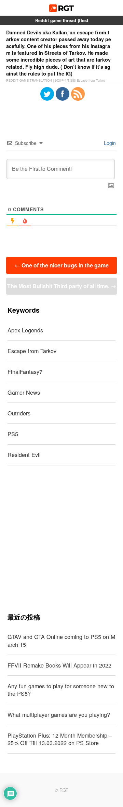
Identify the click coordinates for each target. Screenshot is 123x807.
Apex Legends (25, 330)
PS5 (13, 434)
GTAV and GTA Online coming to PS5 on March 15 (61, 640)
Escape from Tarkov (32, 351)
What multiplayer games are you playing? (59, 714)
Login (109, 142)
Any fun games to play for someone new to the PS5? (61, 690)
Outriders (19, 413)
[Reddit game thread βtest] (61, 10)
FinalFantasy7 (25, 371)
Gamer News (24, 392)
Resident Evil (24, 454)
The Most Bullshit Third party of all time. (61, 286)
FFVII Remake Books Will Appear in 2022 (59, 665)
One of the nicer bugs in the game (62, 265)
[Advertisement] (61, 539)
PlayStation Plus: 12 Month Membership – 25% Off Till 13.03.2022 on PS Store (60, 739)
